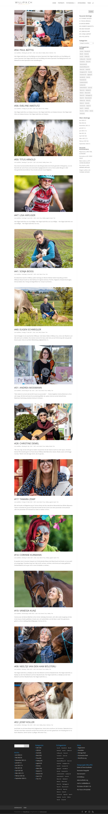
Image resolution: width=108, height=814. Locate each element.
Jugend (48, 218)
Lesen (90, 87)
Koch (88, 77)
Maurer (82, 90)
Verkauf (82, 113)
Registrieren (81, 748)
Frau (43, 108)
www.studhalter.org (82, 780)
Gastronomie (83, 64)
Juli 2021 (81, 128)
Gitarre (82, 69)
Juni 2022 (81, 120)
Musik (50, 446)
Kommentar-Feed (83, 755)
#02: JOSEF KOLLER (24, 722)
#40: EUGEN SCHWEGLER (27, 329)
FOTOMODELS (70, 3)
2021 (34, 53)
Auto (81, 51)
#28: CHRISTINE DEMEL (26, 443)
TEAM (89, 3)
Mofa (81, 92)
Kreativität (83, 79)
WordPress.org (82, 758)
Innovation (83, 74)
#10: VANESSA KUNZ (25, 610)
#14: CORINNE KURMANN (28, 554)
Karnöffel (82, 77)
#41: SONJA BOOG (24, 271)
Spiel (81, 108)
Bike (81, 54)
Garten (88, 61)
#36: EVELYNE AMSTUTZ (27, 105)
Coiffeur (87, 56)
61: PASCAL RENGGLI (85, 21)
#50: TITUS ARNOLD (24, 159)
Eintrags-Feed (82, 753)
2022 (37, 750)
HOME (54, 3)
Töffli (86, 110)
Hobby (43, 53)
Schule (87, 103)
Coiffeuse (82, 59)
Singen (88, 105)
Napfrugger (89, 95)
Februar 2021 (83, 141)
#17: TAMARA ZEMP (24, 499)
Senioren (82, 105)
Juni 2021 (81, 131)
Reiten (88, 100)
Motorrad (87, 92)
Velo (91, 110)
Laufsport (82, 85)
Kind (37, 766)
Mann (47, 53)
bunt (81, 56)
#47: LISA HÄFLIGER (24, 215)
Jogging (90, 74)
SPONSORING (82, 3)
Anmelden (81, 750)
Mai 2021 (81, 133)
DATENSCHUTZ (18, 807)
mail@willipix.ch (85, 783)
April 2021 (82, 136)
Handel (88, 69)
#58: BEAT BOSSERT (84, 29)
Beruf (40, 53)
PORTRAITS (61, 3)
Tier (55, 53)
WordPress (26, 812)
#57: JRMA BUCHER (84, 31)
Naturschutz (88, 98)
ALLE (37, 53)
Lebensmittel (83, 87)
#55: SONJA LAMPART (85, 34)
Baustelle (87, 51)
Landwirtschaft (83, 82)
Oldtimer (82, 100)
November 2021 (83, 125)
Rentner (51, 53)
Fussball (82, 61)
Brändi (86, 54)
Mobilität (88, 90)
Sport (51, 218)
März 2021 (82, 138)
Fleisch (89, 59)
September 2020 (83, 144)
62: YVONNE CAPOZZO (85, 18)
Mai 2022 (81, 123)
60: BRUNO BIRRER (84, 23)
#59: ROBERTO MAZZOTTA (86, 26)
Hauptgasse (83, 72)
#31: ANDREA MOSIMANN (28, 387)
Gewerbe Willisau (84, 67)
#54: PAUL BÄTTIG (24, 49)
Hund (90, 72)
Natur (82, 98)
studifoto (18, 53)
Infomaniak (43, 812)
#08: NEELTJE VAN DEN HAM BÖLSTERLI (35, 666)
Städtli (87, 108)
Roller (82, 103)
